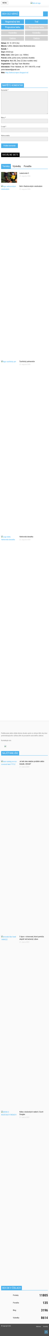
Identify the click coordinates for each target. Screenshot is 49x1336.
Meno (3, 118)
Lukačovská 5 (24, 173)
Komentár (5, 90)
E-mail (3, 127)
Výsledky (12, 32)
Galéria (12, 38)
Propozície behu (12, 27)
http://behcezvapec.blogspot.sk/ (17, 72)
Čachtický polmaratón (27, 361)
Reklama (38, 1326)
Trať (36, 21)
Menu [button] (4, 3)
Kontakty (45, 1326)
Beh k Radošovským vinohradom (30, 186)
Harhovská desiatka (26, 537)
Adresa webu (5, 135)
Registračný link (12, 21)
